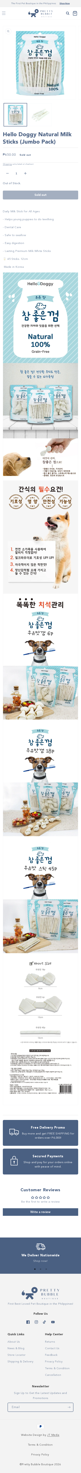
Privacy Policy (54, 1362)
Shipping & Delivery (20, 1362)
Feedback (51, 1355)
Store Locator (17, 1355)
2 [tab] (40, 1269)
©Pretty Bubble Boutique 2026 (40, 1464)
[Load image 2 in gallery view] (40, 114)
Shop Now (65, 3)
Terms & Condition (57, 1368)
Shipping (7, 164)
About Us (14, 1342)
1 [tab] (35, 1269)
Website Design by (40, 1435)
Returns (50, 1342)
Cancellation (53, 1375)
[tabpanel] (40, 1254)
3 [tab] (46, 1269)
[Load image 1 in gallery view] (15, 114)
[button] (4, 13)
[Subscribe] (69, 1407)
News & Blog (16, 1348)
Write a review (40, 1212)
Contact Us (52, 1348)
